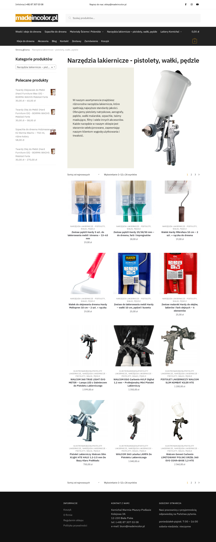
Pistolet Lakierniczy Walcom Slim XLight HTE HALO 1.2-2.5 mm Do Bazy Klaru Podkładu (88, 457)
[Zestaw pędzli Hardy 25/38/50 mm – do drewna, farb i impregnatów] (133, 201)
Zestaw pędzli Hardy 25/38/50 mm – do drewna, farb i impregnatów (134, 234)
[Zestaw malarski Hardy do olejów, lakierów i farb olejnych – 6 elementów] (180, 273)
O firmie (67, 514)
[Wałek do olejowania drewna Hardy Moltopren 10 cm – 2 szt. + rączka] (88, 273)
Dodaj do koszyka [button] (88, 249)
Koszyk (67, 509)
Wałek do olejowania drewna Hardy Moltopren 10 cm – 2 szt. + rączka (88, 306)
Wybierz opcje (180, 396)
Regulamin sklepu (73, 520)
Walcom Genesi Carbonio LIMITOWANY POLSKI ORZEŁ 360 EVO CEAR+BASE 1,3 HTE (179, 457)
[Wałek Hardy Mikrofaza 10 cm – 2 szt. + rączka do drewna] (180, 201)
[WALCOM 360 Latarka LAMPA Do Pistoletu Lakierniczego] (133, 420)
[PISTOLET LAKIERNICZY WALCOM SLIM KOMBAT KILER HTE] (180, 345)
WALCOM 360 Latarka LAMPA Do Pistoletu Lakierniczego (134, 456)
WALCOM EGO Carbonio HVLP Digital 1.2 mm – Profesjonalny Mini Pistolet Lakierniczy (134, 382)
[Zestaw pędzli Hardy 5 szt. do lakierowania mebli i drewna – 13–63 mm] (88, 201)
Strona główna (22, 49)
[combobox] (35, 67)
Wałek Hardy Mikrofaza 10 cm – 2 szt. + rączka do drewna (179, 234)
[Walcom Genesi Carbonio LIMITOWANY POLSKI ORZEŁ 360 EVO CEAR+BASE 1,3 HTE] (180, 420)
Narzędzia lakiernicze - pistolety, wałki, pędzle (87, 300)
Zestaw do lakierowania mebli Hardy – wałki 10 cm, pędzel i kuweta (134, 306)
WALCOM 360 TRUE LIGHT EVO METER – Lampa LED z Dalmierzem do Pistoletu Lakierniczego (88, 382)
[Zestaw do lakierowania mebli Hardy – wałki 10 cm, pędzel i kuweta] (133, 273)
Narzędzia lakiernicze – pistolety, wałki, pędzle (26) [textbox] (36, 67)
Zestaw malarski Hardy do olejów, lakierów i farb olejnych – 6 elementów (180, 307)
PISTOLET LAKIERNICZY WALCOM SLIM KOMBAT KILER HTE (180, 381)
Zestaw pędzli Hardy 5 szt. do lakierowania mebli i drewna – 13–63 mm (88, 235)
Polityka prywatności (75, 525)
